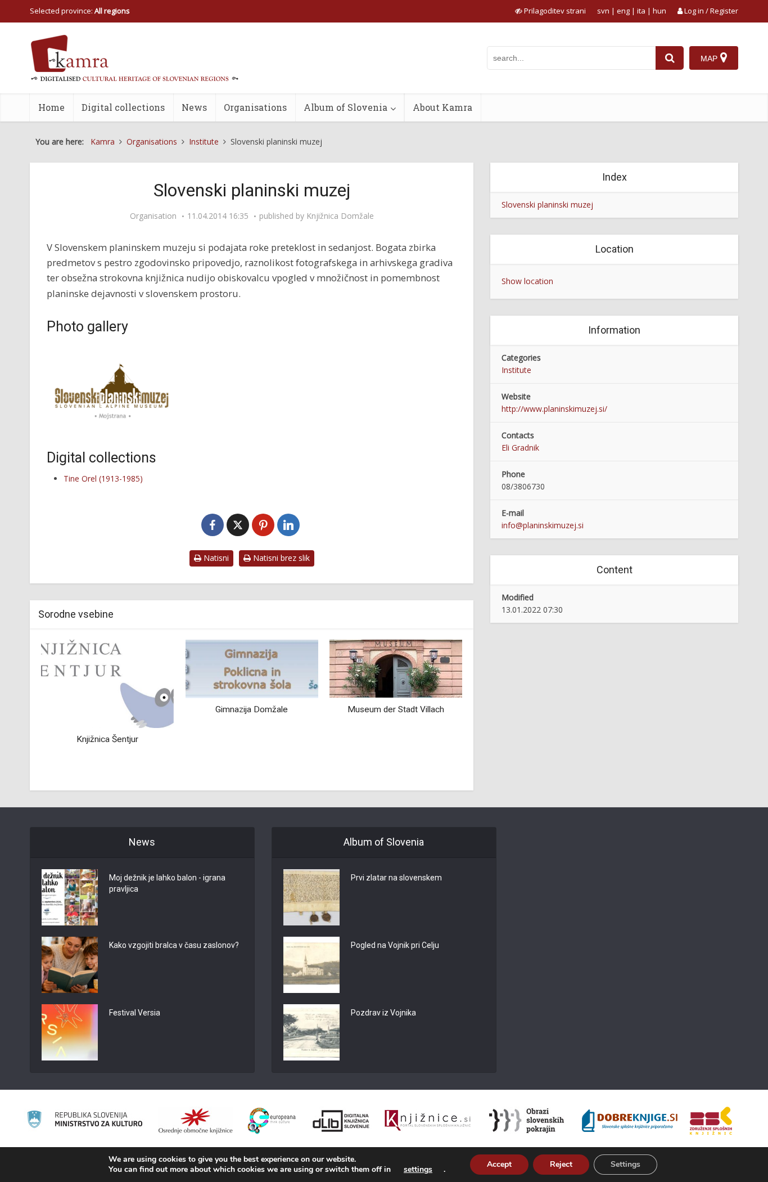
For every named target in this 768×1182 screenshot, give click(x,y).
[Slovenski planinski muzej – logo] (111, 389)
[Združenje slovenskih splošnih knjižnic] (427, 1120)
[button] (434, 710)
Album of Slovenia (345, 107)
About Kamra (442, 107)
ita (641, 11)
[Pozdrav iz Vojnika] (311, 1032)
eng (623, 11)
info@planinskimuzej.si (543, 525)
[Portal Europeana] (272, 1121)
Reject (561, 1164)
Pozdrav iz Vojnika (383, 1012)
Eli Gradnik (520, 447)
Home (51, 107)
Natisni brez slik (280, 557)
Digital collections (123, 107)
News (194, 107)
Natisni (215, 557)
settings (418, 1170)
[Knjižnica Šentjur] (107, 682)
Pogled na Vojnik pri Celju (395, 945)
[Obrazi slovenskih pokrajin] (527, 1121)
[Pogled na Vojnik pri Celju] (311, 965)
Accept (499, 1164)
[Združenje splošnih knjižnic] (711, 1121)
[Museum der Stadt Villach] (395, 668)
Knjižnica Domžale (340, 216)
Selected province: (80, 11)
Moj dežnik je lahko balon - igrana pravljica (167, 883)
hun (659, 11)
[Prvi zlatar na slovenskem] (311, 897)
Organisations (255, 107)
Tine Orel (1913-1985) (103, 478)
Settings (625, 1164)
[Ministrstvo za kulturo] (85, 1121)
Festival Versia (134, 1012)
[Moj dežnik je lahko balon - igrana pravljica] (70, 897)
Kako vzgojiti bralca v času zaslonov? (174, 945)
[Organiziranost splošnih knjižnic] (195, 1121)
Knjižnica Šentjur (107, 739)
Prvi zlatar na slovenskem (396, 877)
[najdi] (670, 58)
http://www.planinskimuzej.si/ (554, 408)
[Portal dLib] (341, 1121)
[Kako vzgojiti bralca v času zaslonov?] (70, 965)
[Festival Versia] (70, 1032)
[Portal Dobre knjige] (629, 1120)
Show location (527, 281)
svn (603, 11)
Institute (516, 370)
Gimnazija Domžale (251, 709)
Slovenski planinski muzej (547, 204)
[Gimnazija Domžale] (251, 668)
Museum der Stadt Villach (395, 709)
